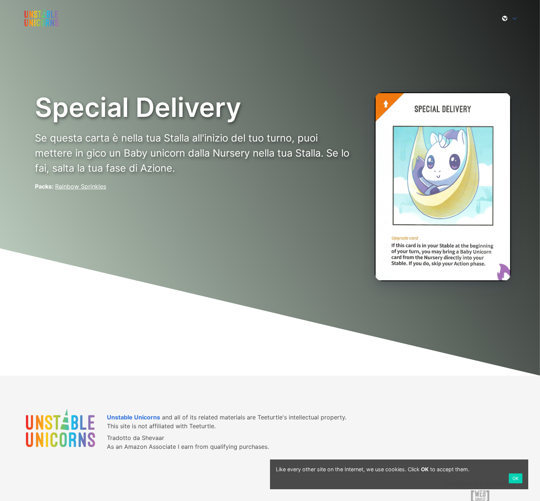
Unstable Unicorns (133, 417)
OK (515, 478)
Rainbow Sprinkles (80, 186)
